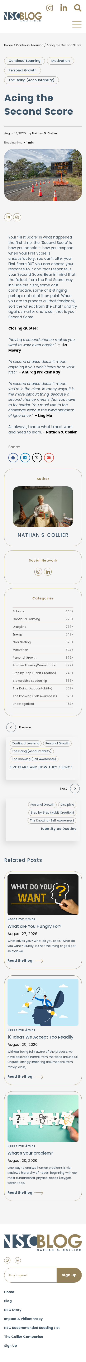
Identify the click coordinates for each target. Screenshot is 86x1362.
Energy (43, 634)
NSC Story (13, 1309)
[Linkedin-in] (18, 1260)
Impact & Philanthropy (23, 1318)
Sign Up (10, 1345)
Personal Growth (23, 70)
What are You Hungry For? (34, 926)
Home (8, 45)
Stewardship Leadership (43, 681)
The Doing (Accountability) (31, 80)
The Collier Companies (23, 1336)
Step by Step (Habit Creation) (43, 673)
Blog (8, 1300)
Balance (43, 611)
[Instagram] (38, 572)
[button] (77, 24)
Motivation (60, 60)
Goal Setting (43, 642)
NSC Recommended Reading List (32, 1327)
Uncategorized (43, 704)
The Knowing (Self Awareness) (43, 696)
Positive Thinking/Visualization (43, 665)
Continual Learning (29, 45)
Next (63, 788)
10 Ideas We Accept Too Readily (40, 1037)
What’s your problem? (30, 1153)
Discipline (43, 627)
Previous (25, 727)
